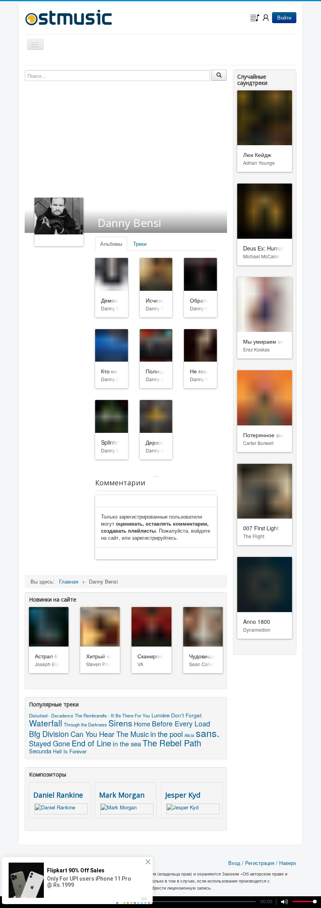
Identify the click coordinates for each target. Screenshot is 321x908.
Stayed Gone (49, 743)
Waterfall (45, 723)
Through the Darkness (85, 724)
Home (142, 723)
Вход (234, 863)
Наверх (287, 863)
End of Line (91, 743)
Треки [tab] (139, 243)
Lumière (160, 715)
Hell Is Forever (70, 751)
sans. (208, 733)
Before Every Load (181, 723)
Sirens (120, 723)
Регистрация (259, 863)
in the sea (127, 743)
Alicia (189, 735)
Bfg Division (49, 733)
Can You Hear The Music (109, 734)
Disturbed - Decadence (51, 715)
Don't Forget (186, 715)
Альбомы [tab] (111, 243)
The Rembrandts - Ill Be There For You (112, 715)
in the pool (166, 734)
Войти (284, 17)
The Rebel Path (171, 743)
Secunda (40, 751)
